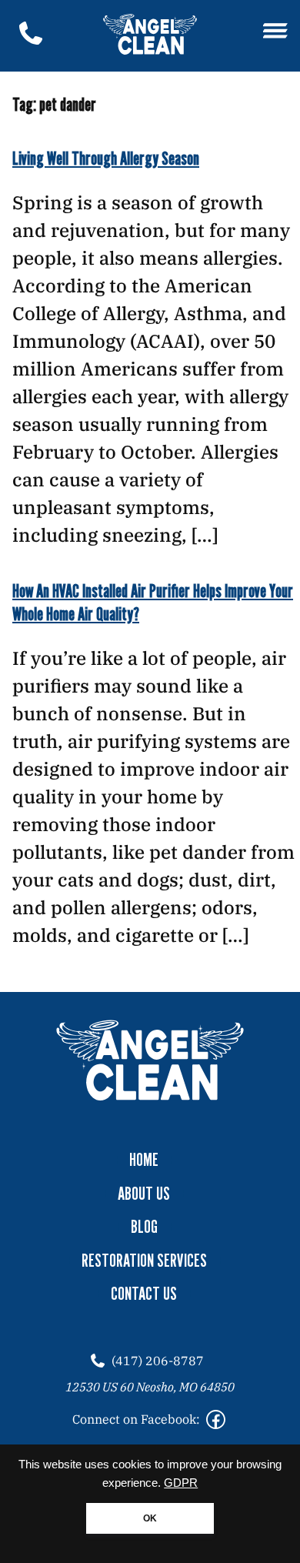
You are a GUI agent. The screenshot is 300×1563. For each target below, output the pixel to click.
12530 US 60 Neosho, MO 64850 (150, 1387)
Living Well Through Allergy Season (105, 158)
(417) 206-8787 (158, 1361)
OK (150, 1518)
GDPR (181, 1483)
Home (143, 1160)
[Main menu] (275, 32)
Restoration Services (144, 1260)
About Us (144, 1193)
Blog (144, 1226)
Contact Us (144, 1293)
